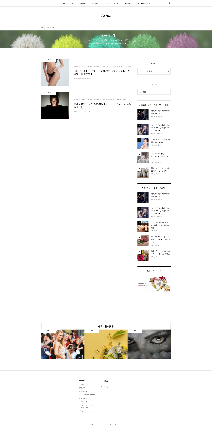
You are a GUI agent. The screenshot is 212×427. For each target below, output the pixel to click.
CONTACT (82, 384)
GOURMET (96, 3)
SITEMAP (82, 388)
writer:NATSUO (83, 398)
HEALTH (83, 3)
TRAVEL (117, 3)
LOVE (73, 3)
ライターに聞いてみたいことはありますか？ (87, 406)
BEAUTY (62, 3)
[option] (62, 344)
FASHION (128, 3)
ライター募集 (83, 402)
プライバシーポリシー (145, 3)
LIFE (106, 3)
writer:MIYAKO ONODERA (87, 395)
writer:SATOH (83, 391)
